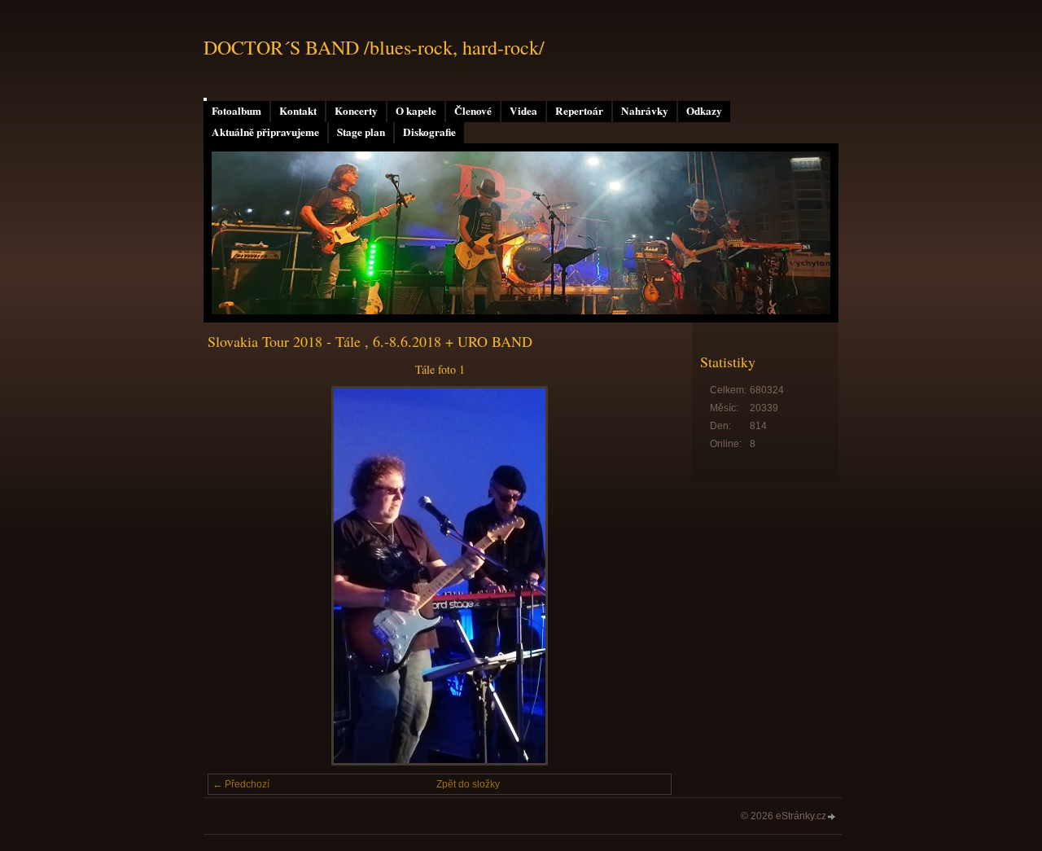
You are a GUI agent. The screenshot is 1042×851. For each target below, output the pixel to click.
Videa (523, 111)
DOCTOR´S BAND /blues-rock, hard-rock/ (374, 47)
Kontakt (298, 111)
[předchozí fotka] (234, 575)
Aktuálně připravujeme (265, 132)
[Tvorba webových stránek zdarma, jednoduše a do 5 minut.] (832, 817)
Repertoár (579, 111)
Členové (473, 111)
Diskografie (429, 132)
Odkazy (704, 111)
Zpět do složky (468, 784)
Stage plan (361, 132)
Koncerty (356, 111)
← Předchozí (240, 784)
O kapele (416, 111)
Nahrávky (644, 111)
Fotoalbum (236, 111)
